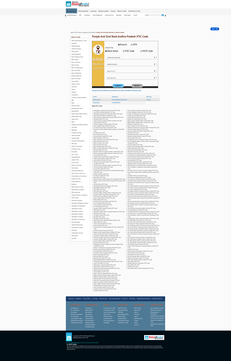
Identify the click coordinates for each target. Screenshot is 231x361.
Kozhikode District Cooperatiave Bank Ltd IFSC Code (108, 261)
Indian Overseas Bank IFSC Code (102, 223)
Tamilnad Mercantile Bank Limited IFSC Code (140, 162)
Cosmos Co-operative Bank (78, 97)
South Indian (75, 198)
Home (72, 32)
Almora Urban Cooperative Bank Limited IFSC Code (108, 121)
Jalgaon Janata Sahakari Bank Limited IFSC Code (107, 232)
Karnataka (74, 152)
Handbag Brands (89, 327)
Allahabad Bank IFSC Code (101, 119)
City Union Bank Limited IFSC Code (103, 167)
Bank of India (75, 65)
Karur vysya (74, 154)
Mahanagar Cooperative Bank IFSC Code (105, 265)
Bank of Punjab (75, 70)
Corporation (74, 95)
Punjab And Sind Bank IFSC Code (137, 115)
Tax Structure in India (109, 308)
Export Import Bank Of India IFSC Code (104, 198)
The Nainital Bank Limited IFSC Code (138, 210)
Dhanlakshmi (75, 111)
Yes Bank (73, 238)
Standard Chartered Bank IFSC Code (137, 150)
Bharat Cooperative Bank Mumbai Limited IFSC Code (108, 153)
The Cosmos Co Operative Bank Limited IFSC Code (141, 179)
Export (136, 312)
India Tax (106, 305)
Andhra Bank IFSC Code (100, 122)
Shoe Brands (88, 314)
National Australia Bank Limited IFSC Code (105, 277)
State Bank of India (76, 208)
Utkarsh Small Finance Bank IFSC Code (138, 258)
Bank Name (112, 51)
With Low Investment (76, 314)
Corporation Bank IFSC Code (101, 169)
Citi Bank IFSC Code (99, 163)
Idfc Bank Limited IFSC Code (101, 218)
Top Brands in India (134, 11)
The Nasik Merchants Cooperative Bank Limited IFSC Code (143, 211)
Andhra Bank (75, 51)
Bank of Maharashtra (77, 68)
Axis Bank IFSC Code (99, 133)
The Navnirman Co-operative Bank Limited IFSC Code (142, 213)
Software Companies (156, 310)
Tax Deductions (107, 318)
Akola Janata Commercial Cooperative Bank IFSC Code (108, 117)
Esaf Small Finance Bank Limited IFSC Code (105, 196)
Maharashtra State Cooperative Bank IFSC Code (107, 268)
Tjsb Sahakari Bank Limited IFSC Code (138, 244)
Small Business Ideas (76, 322)
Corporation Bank (123, 310)
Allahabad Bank (75, 46)
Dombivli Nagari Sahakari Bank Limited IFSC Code (107, 193)
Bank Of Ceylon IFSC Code (101, 143)
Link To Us (125, 298)
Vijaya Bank (74, 235)
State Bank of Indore (77, 211)
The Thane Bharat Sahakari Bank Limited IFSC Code (142, 232)
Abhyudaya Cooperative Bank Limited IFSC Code (107, 110)
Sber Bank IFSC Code (133, 133)
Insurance (93, 11)
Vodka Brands (89, 310)
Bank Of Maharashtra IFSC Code (102, 146)
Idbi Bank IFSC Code (99, 217)
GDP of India (137, 308)
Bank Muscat (74, 59)
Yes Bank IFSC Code (133, 266)
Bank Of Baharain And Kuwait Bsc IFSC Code (106, 139)
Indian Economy (139, 305)
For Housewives (75, 310)
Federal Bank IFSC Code (100, 199)
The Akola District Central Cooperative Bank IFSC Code (143, 170)
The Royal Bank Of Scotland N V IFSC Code (139, 220)
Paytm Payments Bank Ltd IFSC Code (104, 287)
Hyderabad (115, 96)
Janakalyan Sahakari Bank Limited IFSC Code (106, 235)
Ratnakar (73, 184)
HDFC (72, 122)
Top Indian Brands (91, 305)
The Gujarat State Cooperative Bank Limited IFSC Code (143, 187)
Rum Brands (88, 308)
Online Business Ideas (77, 320)
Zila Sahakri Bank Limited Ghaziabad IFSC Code (140, 268)
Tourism (136, 325)
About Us (71, 298)
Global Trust (74, 119)
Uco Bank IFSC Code (133, 249)
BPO (80, 15)
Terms (73, 349)
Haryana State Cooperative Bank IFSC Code (105, 208)
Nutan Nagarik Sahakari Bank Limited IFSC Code (107, 284)
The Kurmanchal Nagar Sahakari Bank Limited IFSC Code (143, 201)
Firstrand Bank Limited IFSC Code (103, 205)
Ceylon (73, 89)
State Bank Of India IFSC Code (136, 151)
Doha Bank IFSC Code (99, 189)
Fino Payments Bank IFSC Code (102, 203)
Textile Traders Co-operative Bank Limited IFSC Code (142, 165)
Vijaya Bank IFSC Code (134, 261)
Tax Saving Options (108, 320)
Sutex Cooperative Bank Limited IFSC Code (139, 158)
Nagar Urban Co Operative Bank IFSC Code (105, 273)
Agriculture (137, 310)
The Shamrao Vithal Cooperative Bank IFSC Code (141, 223)
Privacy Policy (87, 298)
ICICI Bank (74, 127)
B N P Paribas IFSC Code (100, 134)
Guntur (95, 96)
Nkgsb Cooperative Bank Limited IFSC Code (105, 282)
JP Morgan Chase (76, 149)
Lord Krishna (75, 162)
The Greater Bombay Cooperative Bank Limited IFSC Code (143, 186)
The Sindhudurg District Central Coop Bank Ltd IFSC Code (143, 225)
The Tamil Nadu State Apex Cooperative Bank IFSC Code (143, 230)
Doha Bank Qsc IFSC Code (101, 191)
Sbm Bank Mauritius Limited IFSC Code (138, 134)
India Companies (83, 11)
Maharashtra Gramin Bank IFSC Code (104, 266)
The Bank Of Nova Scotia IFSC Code (137, 175)
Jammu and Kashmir (76, 146)
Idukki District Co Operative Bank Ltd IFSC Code (107, 220)
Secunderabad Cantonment (119, 99)
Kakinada (149, 96)
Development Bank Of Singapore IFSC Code (105, 186)
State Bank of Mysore (77, 214)
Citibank (73, 92)
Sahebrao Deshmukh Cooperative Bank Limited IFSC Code (143, 127)
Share (213, 29)
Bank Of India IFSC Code (100, 145)
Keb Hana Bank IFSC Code (101, 256)
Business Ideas (76, 305)
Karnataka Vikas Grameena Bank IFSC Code (105, 253)
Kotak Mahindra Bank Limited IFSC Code (105, 260)
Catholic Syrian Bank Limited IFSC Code (104, 158)
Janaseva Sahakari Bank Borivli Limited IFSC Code (107, 237)
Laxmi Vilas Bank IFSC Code (101, 263)
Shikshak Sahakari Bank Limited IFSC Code (139, 136)
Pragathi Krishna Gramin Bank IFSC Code (105, 289)
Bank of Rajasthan (76, 73)
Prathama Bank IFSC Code (101, 290)
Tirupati (148, 99)
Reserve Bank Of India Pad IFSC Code (138, 126)
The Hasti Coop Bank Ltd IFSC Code (137, 189)
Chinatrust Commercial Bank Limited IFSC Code (107, 162)
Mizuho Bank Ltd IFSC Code (101, 272)
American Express (76, 49)
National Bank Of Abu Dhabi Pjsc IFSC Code (105, 278)
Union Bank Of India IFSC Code (136, 253)
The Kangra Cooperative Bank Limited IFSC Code (141, 194)
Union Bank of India (123, 320)
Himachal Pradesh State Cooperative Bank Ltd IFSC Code (109, 211)
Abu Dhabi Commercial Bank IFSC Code (104, 112)
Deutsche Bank (75, 105)
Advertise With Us (157, 298)
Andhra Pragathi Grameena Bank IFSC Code (105, 124)
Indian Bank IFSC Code (100, 222)
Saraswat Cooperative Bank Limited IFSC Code (140, 131)
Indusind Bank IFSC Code (100, 225)
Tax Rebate (106, 322)
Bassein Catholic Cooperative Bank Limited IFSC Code (108, 151)
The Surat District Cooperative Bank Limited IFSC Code (143, 227)
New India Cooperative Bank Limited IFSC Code (107, 280)
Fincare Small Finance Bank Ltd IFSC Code (105, 201)
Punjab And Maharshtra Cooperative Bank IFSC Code (142, 114)
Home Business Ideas (76, 318)
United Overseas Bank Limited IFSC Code (139, 256)
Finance (113, 11)
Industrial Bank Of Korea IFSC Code (103, 230)
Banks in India (122, 11)
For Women (74, 312)
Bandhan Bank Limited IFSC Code (103, 136)
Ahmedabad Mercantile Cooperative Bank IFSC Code (108, 114)
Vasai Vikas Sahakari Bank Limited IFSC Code (140, 260)
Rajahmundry (97, 99)
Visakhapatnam (116, 102)
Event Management (97, 15)
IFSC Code (129, 51)
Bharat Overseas (75, 78)
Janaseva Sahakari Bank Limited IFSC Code (105, 239)
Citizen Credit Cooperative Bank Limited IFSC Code (108, 165)
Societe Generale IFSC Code (135, 145)
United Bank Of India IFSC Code (136, 254)
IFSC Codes (78, 32)
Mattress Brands (89, 322)
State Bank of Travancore (78, 219)
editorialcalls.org (75, 342)
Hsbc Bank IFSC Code (99, 213)
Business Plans (71, 11)
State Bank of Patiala (77, 217)
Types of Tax (106, 314)
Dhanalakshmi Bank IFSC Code (102, 187)
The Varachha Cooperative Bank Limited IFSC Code (141, 237)
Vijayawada (96, 102)
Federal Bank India (76, 116)
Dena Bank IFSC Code (99, 177)
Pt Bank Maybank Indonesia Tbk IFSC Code (139, 112)
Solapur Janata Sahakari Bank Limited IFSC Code (141, 146)
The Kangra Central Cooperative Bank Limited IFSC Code (143, 193)
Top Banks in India (123, 322)
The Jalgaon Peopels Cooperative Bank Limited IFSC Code (143, 191)
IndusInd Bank (75, 138)
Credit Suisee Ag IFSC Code (101, 174)
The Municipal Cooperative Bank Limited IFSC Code (142, 208)
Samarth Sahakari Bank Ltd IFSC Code (138, 129)
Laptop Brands (89, 318)
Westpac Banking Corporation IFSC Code (139, 263)
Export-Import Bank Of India (79, 114)
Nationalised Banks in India (79, 40)
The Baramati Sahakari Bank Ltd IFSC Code (139, 177)
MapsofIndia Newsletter (143, 298)
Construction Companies (157, 318)
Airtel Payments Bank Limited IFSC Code (105, 115)
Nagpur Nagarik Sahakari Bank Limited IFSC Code (107, 275)
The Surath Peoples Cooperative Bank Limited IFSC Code (143, 229)
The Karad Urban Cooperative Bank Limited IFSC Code (142, 196)
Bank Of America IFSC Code (101, 138)
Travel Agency (127, 15)
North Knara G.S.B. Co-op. (78, 173)
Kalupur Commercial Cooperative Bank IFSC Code (107, 247)
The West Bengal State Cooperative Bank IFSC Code (142, 241)
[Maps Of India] (77, 6)
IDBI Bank (74, 130)
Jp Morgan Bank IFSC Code (101, 242)
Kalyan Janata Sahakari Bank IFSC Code (104, 249)
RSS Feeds (132, 298)
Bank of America (75, 62)
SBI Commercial (75, 192)
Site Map (95, 298)
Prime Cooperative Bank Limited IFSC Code (139, 110)
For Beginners (75, 308)
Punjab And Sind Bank (88, 32)
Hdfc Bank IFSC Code (99, 210)
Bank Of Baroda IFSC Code (101, 141)
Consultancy (87, 15)
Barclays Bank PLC (76, 76)
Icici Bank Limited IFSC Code (101, 215)
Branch (123, 44)
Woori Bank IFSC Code (134, 265)
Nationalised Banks (123, 314)
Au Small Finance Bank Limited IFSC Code (105, 127)
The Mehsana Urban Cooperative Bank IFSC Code (141, 203)
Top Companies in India (156, 308)
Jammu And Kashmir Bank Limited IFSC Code (106, 234)
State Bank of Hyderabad (78, 206)
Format (135, 15)
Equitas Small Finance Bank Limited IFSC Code (106, 194)
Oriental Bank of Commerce (79, 176)
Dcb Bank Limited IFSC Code (101, 175)
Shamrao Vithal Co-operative (79, 195)
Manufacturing (138, 318)
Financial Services (109, 15)
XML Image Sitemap (114, 298)
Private (136, 320)
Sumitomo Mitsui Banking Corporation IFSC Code (141, 153)
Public (136, 322)
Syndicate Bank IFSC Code (135, 160)
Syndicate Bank (75, 222)
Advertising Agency (72, 15)
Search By (109, 48)
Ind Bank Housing (76, 133)
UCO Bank (74, 230)
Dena (72, 103)
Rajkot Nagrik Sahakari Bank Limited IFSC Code (140, 122)
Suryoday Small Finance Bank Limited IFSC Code (141, 157)
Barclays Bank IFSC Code (100, 150)
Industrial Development (77, 141)
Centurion (74, 86)
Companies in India (156, 305)
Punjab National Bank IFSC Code (136, 117)
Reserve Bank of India (77, 187)
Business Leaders (103, 11)
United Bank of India (77, 233)
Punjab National (75, 181)
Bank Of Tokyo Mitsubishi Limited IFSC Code (106, 148)
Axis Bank (74, 43)
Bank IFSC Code (97, 106)
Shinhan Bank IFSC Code (134, 138)
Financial (136, 314)
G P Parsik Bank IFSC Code (101, 206)
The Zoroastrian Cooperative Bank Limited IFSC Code (142, 242)
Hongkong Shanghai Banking (79, 124)
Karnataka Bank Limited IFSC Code (103, 251)
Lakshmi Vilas (75, 160)
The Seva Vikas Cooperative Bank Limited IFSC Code (142, 222)
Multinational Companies (157, 316)
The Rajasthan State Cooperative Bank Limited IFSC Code (143, 218)
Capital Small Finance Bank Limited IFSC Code (106, 157)
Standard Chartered (76, 200)
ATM (135, 44)
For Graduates (75, 316)
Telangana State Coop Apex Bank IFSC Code (139, 163)
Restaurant (118, 15)
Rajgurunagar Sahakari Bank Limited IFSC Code (140, 121)
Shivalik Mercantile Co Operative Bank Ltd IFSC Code (142, 139)
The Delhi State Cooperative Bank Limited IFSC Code (142, 181)
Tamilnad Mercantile (77, 225)
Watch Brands (89, 316)
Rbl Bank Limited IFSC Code (135, 124)
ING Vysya (74, 143)
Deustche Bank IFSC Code (101, 184)
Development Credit (76, 108)
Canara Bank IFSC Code (100, 155)
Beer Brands (88, 312)
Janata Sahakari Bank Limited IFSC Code (105, 241)
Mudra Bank (74, 168)
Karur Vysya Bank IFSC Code (101, 254)
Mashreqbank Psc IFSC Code (101, 270)
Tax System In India (108, 310)
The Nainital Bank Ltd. (77, 170)
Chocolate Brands (90, 325)
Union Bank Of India (77, 227)
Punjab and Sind (76, 179)
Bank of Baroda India (77, 57)
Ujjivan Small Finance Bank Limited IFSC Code (140, 251)
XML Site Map (103, 298)
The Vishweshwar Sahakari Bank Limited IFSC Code (141, 239)
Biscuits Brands (89, 320)
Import (136, 316)
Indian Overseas (75, 135)
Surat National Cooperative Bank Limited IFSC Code (142, 155)
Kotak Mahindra (75, 157)
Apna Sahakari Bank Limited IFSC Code (104, 126)
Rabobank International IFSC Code (137, 119)
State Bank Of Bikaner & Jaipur (79, 203)
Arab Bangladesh (76, 54)
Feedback (78, 298)
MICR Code (147, 51)
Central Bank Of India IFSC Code (102, 160)
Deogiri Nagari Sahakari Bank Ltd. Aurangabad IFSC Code (109, 179)
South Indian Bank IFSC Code (135, 148)
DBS (72, 100)
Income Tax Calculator (109, 312)
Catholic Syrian (75, 84)
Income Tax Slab (107, 316)
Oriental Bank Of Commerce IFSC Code (104, 285)
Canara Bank (74, 81)
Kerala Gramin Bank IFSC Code (102, 258)
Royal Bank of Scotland (77, 189)
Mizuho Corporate (76, 165)
